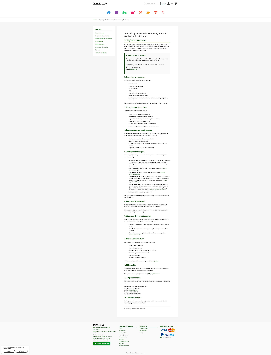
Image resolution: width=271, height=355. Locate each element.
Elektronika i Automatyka (102, 36)
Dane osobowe (143, 330)
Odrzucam (21, 351)
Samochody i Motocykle (101, 47)
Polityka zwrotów (123, 337)
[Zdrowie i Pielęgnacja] (155, 12)
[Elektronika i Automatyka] (116, 12)
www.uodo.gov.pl (133, 290)
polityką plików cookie (135, 235)
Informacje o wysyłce (124, 335)
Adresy (141, 332)
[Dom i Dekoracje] (108, 12)
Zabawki (97, 50)
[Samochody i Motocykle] (140, 12)
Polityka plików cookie (124, 345)
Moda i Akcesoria (99, 44)
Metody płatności (123, 332)
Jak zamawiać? (122, 330)
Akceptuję (9, 351)
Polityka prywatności (124, 341)
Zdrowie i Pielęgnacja (101, 52)
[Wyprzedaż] (163, 12)
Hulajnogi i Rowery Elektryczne (103, 38)
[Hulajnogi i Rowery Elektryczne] (124, 12)
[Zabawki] (148, 12)
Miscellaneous (99, 41)
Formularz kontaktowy (103, 343)
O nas (120, 328)
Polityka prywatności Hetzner (157, 189)
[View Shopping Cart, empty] (176, 3)
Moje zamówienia (144, 328)
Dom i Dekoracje (99, 33)
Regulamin (121, 343)
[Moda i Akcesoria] (132, 12)
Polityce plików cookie (153, 274)
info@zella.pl (133, 69)
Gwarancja (121, 339)
